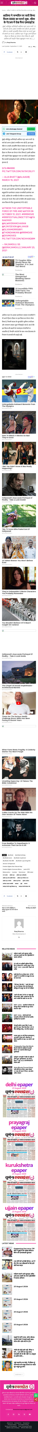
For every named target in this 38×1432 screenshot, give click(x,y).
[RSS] (19, 1414)
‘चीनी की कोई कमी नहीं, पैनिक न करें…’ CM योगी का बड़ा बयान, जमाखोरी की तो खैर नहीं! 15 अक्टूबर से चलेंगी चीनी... (25, 1353)
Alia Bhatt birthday (20, 855)
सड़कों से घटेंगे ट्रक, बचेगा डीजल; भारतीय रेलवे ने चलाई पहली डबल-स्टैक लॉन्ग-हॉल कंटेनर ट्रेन (24, 1339)
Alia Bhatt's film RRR (8, 860)
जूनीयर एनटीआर (26, 880)
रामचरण (25, 883)
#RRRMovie (28, 214)
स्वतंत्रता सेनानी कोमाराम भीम (24, 886)
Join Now (31, 129)
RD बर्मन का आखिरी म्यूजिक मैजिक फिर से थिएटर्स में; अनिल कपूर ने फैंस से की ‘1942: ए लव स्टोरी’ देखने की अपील (24, 966)
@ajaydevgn (9, 226)
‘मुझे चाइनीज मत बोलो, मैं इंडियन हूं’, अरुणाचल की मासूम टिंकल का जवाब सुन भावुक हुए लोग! (25, 1364)
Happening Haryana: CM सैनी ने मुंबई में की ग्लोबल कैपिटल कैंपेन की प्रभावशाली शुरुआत (24, 1251)
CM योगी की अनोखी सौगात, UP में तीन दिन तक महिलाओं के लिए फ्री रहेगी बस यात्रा (24, 1263)
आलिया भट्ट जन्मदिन (7, 880)
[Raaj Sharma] (3, 42)
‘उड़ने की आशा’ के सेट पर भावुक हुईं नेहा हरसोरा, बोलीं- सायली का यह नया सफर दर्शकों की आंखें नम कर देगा (24, 996)
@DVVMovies (9, 235)
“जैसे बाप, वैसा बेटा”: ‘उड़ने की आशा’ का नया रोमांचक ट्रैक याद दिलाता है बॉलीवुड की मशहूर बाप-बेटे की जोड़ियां (24, 986)
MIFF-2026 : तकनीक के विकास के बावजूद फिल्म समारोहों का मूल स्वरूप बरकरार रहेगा (24, 1007)
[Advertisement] (19, 78)
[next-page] (6, 1078)
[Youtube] (30, 1414)
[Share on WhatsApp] (36, 1395)
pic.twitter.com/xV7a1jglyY (18, 171)
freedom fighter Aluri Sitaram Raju (12, 866)
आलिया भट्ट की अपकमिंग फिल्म (9, 878)
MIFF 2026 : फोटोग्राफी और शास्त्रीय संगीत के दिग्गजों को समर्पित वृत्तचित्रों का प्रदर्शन (23, 1017)
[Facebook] (8, 1414)
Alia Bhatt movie (7, 858)
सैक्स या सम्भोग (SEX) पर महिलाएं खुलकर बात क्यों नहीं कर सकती (10, 909)
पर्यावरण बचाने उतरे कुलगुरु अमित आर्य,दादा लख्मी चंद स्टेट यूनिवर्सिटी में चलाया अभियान (24, 955)
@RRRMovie (26, 232)
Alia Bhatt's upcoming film (23, 860)
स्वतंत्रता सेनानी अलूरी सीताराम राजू (10, 886)
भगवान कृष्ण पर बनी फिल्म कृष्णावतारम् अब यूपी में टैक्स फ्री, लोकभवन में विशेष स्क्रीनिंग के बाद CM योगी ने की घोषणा (24, 1038)
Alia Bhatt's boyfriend (20, 858)
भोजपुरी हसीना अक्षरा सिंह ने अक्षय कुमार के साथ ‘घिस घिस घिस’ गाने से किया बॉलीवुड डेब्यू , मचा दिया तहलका (24, 1027)
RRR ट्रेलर (5, 875)
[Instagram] (14, 1414)
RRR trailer (30, 872)
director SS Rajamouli (9, 863)
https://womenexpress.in (19, 934)
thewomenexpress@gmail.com (22, 1409)
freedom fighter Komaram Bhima (12, 869)
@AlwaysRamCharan (14, 223)
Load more (18, 1374)
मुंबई (21, 883)
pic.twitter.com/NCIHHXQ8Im (18, 238)
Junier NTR (27, 869)
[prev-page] (3, 1078)
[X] (19, 937)
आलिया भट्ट (12, 875)
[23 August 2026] (19, 1103)
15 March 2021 (31, 908)
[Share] (36, 1399)
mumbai (14, 872)
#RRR (12, 168)
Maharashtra (6, 872)
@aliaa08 (22, 226)
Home (4, 10)
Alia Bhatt (10, 855)
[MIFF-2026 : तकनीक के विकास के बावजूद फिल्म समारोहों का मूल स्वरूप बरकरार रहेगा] (7, 1008)
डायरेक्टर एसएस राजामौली (8, 883)
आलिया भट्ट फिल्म (17, 880)
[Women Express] (19, 2)
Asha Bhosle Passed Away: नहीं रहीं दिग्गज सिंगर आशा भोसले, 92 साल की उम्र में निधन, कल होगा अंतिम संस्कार (23, 1070)
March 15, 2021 (10, 180)
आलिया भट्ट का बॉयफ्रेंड (21, 875)
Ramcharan (22, 872)
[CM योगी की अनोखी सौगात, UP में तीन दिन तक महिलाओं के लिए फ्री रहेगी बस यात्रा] (7, 1264)
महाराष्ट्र (16, 883)
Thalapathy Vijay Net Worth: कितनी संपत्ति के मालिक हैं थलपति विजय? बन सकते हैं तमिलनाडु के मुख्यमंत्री (24, 1049)
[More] (26, 52)
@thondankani (10, 232)
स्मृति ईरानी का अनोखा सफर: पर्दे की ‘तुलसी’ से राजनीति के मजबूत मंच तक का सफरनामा (24, 976)
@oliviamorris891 (12, 229)
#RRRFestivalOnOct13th (16, 217)
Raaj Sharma (11, 42)
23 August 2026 (19, 1088)
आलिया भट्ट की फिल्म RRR (22, 878)
